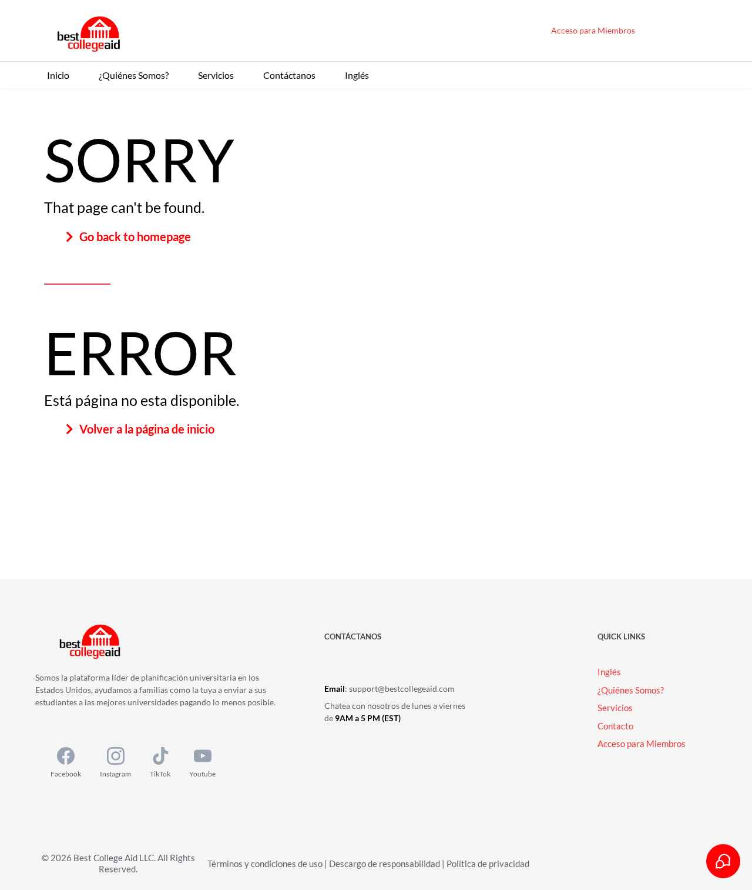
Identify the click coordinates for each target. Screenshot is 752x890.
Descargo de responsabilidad (384, 863)
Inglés (357, 75)
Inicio (58, 75)
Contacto (615, 726)
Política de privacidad (487, 863)
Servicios (216, 75)
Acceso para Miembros (593, 30)
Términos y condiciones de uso (265, 863)
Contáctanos (289, 75)
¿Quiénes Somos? (134, 75)
